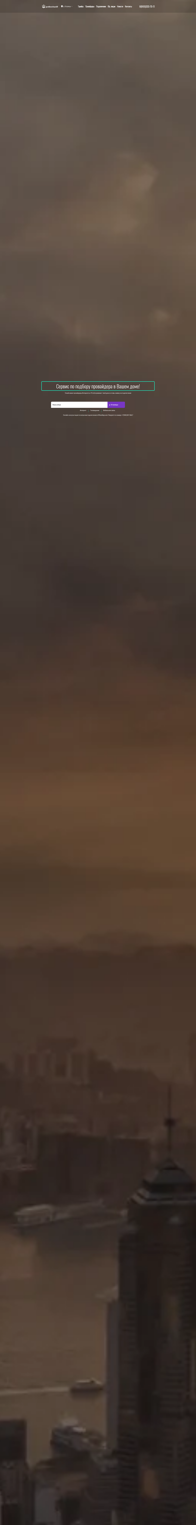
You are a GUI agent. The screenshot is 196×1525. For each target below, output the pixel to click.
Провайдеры (89, 6)
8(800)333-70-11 (147, 6)
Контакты (128, 6)
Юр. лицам (111, 6)
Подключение (101, 6)
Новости (120, 6)
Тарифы (81, 6)
